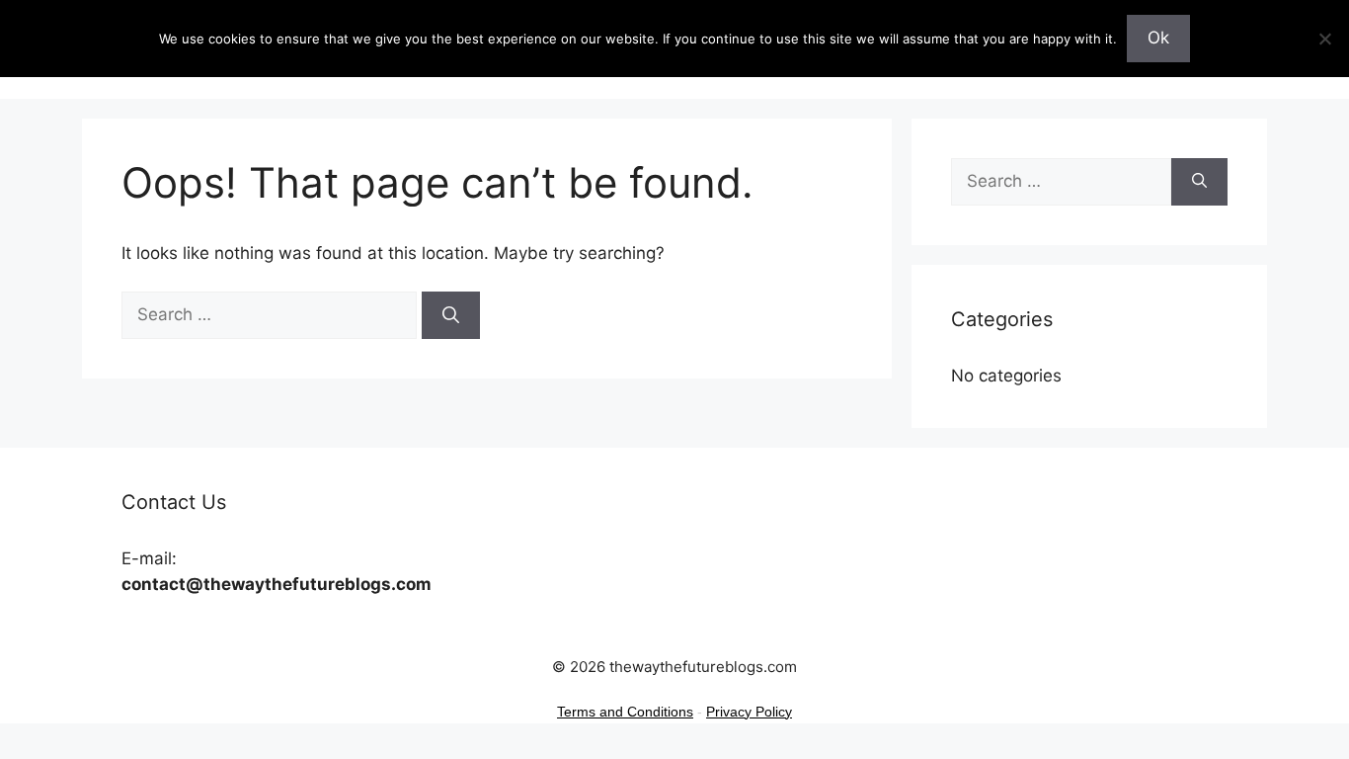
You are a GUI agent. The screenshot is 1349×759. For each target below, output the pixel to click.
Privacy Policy (749, 711)
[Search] (451, 315)
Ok (1158, 37)
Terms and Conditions (625, 711)
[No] (1324, 38)
